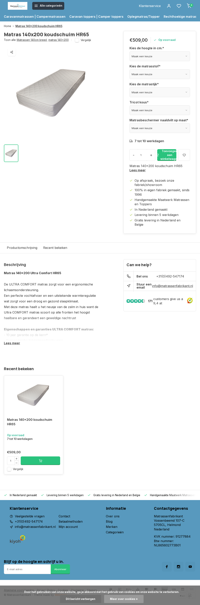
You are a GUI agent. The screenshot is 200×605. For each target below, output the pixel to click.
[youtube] (190, 567)
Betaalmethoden (71, 521)
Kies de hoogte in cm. (146, 48)
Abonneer (60, 569)
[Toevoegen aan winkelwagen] (40, 460)
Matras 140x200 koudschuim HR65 (38, 26)
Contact (64, 516)
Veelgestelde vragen (30, 516)
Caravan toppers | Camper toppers (96, 16)
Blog (109, 521)
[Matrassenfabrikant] (17, 6)
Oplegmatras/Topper (143, 16)
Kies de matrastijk (144, 84)
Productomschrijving (22, 248)
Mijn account (68, 527)
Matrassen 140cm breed (32, 39)
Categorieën (115, 532)
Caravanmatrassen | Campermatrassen (34, 16)
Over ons (113, 516)
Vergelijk (86, 40)
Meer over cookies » (124, 599)
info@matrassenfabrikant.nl (172, 286)
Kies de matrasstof (145, 66)
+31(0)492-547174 (170, 276)
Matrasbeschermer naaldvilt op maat (158, 120)
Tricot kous (139, 102)
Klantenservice (150, 6)
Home (7, 26)
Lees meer (137, 170)
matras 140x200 (58, 39)
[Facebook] (167, 567)
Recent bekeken (55, 248)
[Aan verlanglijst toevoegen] (57, 381)
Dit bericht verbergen (80, 599)
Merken (111, 527)
